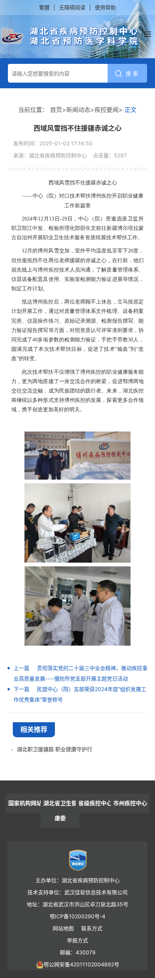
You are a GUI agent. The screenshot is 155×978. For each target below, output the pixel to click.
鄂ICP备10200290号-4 (77, 916)
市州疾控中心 (130, 803)
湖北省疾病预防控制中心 (70, 36)
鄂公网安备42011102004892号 (81, 964)
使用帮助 (105, 7)
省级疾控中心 (95, 803)
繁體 (44, 7)
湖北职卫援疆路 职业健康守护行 (54, 749)
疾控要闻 (106, 109)
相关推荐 (33, 730)
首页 (56, 109)
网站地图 (63, 928)
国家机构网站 (25, 803)
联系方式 (91, 928)
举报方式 (77, 940)
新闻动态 (78, 109)
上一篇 (21, 668)
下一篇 (21, 689)
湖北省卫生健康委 (60, 811)
